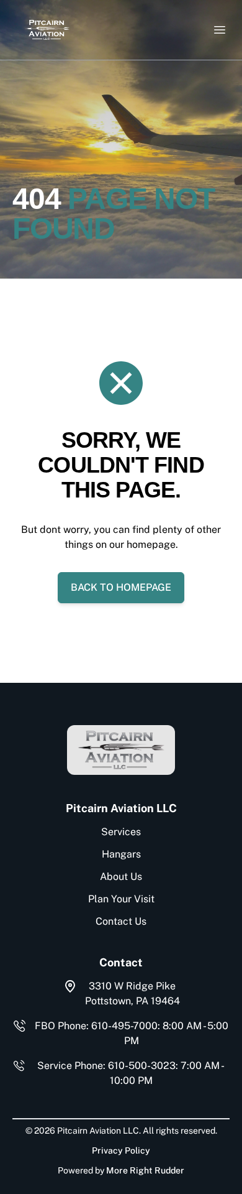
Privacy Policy (121, 1150)
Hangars (121, 854)
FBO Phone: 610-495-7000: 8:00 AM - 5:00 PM (131, 1033)
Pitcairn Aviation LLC (121, 808)
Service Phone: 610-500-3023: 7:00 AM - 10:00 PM (131, 1073)
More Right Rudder (145, 1170)
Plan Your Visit (121, 899)
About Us (121, 876)
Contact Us (121, 921)
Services (121, 832)
